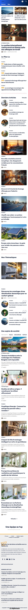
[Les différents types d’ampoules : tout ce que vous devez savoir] (21, 10)
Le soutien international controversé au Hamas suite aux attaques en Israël (13, 47)
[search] (19, 1)
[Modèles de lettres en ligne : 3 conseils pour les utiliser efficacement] (14, 377)
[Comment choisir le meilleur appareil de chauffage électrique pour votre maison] (4, 103)
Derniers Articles (8, 98)
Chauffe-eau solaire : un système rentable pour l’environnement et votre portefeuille (13, 217)
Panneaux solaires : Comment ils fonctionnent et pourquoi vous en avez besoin (18, 305)
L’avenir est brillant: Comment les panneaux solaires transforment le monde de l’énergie (18, 322)
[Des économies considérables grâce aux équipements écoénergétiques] (4, 133)
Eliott (4, 367)
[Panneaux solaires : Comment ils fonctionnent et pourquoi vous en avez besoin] (4, 304)
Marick (4, 51)
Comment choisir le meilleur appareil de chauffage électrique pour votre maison (17, 104)
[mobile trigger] (25, 1)
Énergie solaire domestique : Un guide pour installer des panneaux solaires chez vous (13, 245)
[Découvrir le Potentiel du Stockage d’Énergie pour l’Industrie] (14, 177)
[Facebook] (3, 559)
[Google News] (9, 559)
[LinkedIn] (14, 559)
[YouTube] (7, 559)
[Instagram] (12, 559)
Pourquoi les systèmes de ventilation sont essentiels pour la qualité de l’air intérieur (13, 473)
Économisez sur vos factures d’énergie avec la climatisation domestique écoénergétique (12, 505)
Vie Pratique (4, 386)
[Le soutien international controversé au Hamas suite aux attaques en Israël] (14, 33)
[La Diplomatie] (2, 1)
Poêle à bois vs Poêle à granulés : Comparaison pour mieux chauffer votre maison (13, 66)
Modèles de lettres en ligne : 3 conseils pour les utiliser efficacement (11, 391)
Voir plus (24, 97)
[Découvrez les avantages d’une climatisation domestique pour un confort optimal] (14, 275)
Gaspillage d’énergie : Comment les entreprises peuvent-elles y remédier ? (13, 408)
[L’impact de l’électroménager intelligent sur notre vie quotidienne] (14, 428)
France (3, 61)
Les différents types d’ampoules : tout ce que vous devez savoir (20, 17)
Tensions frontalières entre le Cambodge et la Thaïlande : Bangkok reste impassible (11, 358)
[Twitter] (5, 559)
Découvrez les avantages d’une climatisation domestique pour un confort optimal (14, 293)
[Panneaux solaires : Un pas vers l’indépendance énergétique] (7, 10)
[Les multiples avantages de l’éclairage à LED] (4, 112)
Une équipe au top (14, 527)
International (5, 43)
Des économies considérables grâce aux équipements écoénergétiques (17, 134)
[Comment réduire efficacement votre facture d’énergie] (4, 312)
